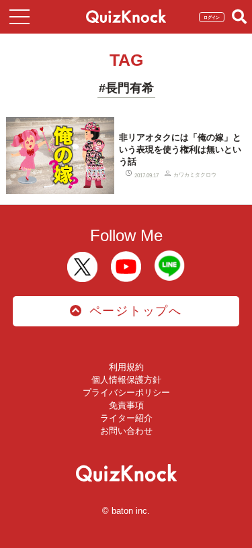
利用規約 (126, 367)
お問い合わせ (126, 431)
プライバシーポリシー (126, 392)
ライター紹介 (126, 418)
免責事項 (126, 405)
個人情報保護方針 (126, 380)
